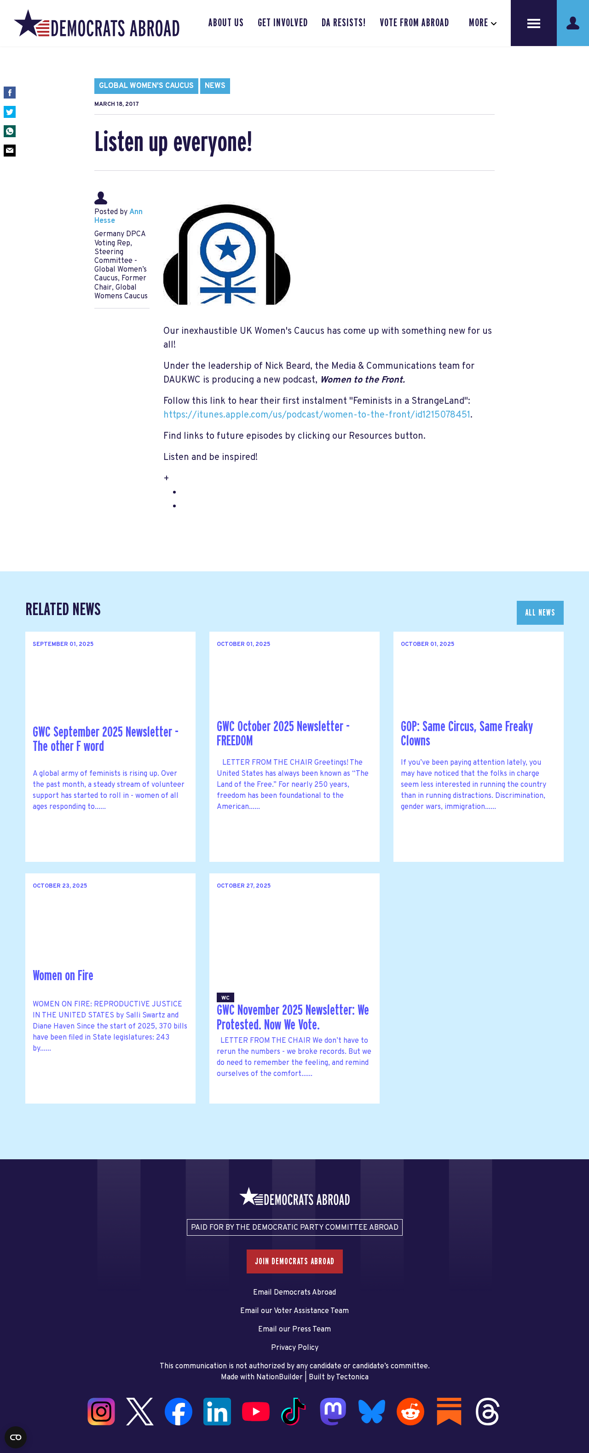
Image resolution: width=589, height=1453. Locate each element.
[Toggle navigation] (534, 23)
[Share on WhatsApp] (9, 131)
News (215, 86)
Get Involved (282, 23)
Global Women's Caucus (146, 86)
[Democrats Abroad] (96, 23)
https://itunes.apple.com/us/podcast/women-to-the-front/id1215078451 (316, 415)
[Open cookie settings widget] (16, 1437)
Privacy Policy (294, 1348)
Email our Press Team (294, 1329)
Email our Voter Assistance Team (294, 1311)
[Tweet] (9, 112)
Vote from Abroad (414, 23)
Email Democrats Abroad (294, 1292)
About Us (226, 23)
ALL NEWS (540, 612)
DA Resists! (344, 23)
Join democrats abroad (295, 1261)
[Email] (9, 150)
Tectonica (352, 1377)
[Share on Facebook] (9, 92)
